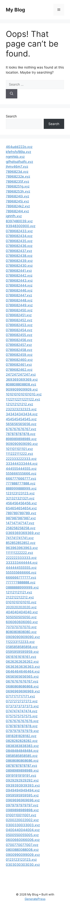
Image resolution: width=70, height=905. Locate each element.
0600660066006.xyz (23, 840)
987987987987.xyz (21, 518)
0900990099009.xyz (23, 855)
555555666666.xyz (21, 572)
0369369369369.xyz (23, 533)
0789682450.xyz (19, 310)
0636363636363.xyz (23, 667)
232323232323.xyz (21, 409)
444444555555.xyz (21, 568)
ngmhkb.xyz (15, 157)
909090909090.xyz (22, 444)
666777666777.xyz (21, 478)
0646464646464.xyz (23, 671)
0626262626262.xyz (22, 662)
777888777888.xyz (20, 483)
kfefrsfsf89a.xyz (18, 152)
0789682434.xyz (19, 236)
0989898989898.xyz (22, 810)
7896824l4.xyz (17, 211)
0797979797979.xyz (22, 731)
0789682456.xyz (19, 340)
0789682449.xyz (19, 305)
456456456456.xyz (21, 503)
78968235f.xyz (17, 181)
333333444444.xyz (22, 563)
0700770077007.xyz (22, 845)
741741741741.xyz (20, 538)
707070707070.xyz (21, 627)
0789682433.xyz (19, 231)
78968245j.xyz (17, 201)
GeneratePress (35, 899)
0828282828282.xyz (22, 741)
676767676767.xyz (21, 429)
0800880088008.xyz (22, 850)
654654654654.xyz (21, 508)
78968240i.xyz (17, 196)
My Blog (15, 10)
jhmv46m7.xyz (17, 166)
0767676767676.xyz (22, 721)
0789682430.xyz (19, 266)
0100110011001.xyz (21, 815)
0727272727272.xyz (22, 701)
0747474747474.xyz (21, 711)
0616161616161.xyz (21, 657)
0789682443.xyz (19, 280)
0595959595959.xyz (22, 652)
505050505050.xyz (21, 617)
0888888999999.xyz (22, 587)
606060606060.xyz (22, 622)
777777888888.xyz (20, 582)
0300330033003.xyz (23, 825)
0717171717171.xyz (20, 696)
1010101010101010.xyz (24, 394)
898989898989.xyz (21, 439)
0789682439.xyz (19, 261)
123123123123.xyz (20, 493)
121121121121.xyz (19, 592)
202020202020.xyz (21, 607)
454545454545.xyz (21, 419)
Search (11, 116)
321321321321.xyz (20, 498)
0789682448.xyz (19, 300)
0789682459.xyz (19, 355)
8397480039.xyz (19, 221)
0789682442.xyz (19, 275)
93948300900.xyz (20, 226)
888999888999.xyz (21, 488)
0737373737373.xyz (22, 706)
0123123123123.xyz (21, 860)
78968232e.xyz (18, 176)
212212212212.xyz (20, 597)
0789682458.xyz (19, 350)
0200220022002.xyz (22, 820)
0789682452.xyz (19, 320)
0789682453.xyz (19, 325)
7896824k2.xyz (18, 206)
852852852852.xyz (20, 543)
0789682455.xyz (19, 335)
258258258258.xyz (20, 528)
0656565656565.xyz (22, 676)
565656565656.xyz (21, 424)
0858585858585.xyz (22, 756)
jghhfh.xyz (14, 216)
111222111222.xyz (19, 454)
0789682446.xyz (19, 290)
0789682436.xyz (19, 246)
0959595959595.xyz (22, 795)
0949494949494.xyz (23, 790)
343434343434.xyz (22, 414)
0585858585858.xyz (22, 647)
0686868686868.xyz (22, 686)
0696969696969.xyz (23, 691)
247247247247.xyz (21, 374)
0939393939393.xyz (23, 785)
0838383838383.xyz (22, 746)
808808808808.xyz (21, 384)
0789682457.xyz (19, 345)
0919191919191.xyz (21, 775)
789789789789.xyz (21, 513)
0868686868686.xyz (22, 761)
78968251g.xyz (18, 186)
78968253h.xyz (18, 191)
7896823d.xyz (17, 172)
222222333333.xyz (21, 558)
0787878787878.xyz (22, 726)
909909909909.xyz (22, 389)
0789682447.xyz (19, 295)
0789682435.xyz (19, 241)
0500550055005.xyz (22, 835)
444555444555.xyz (21, 469)
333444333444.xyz (22, 464)
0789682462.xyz (19, 370)
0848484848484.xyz (22, 751)
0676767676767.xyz (22, 681)
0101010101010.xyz (21, 602)
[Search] (11, 93)
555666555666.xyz (21, 473)
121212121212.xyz (19, 404)
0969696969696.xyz (23, 800)
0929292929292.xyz (22, 780)
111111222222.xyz (19, 553)
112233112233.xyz (20, 642)
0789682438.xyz (19, 256)
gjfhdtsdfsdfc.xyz (19, 162)
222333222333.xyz (21, 459)
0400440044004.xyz (23, 830)
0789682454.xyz (19, 330)
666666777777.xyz (21, 577)
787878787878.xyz (20, 434)
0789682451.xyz (19, 315)
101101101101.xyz (19, 449)
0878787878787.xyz (21, 766)
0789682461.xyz (19, 365)
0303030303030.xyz (23, 865)
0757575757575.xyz (22, 716)
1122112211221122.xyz (23, 399)
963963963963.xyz (22, 548)
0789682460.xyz (19, 360)
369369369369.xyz (22, 379)
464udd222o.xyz (19, 147)
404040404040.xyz (22, 612)
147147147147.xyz (20, 523)
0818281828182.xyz (21, 736)
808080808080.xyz (21, 632)
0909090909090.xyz (23, 637)
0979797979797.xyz (22, 805)
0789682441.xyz (19, 271)
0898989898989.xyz (22, 770)
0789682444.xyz (19, 285)
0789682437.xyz (19, 251)
